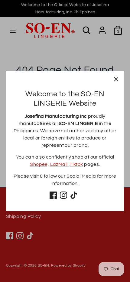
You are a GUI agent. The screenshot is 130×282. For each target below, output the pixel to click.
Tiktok (76, 164)
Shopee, (39, 164)
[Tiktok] (73, 195)
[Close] (116, 79)
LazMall (59, 164)
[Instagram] (63, 195)
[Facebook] (53, 195)
